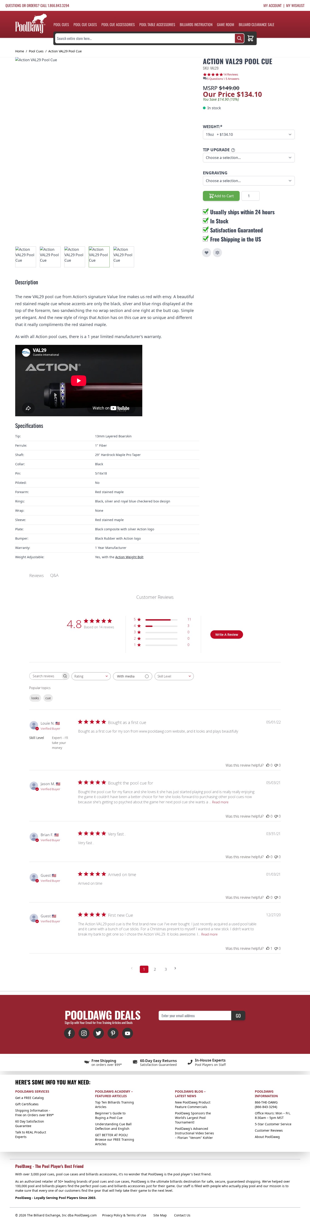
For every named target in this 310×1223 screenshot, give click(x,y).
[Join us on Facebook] (69, 1033)
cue (48, 698)
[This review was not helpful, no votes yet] (276, 765)
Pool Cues (61, 24)
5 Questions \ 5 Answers (223, 79)
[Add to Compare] (217, 252)
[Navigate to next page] (176, 968)
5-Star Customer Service (273, 1124)
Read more (220, 802)
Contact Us (182, 1215)
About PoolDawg (267, 1137)
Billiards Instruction (196, 24)
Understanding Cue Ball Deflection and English (113, 1126)
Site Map (160, 1215)
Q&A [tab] (54, 575)
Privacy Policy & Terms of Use (124, 1215)
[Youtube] (127, 1033)
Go (238, 1015)
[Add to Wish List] (206, 252)
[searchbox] (45, 676)
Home (19, 51)
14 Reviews (230, 74)
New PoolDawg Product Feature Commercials (192, 1104)
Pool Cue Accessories (118, 24)
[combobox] (91, 676)
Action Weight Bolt (129, 557)
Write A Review (226, 634)
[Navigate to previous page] (133, 968)
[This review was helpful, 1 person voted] (267, 948)
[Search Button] (239, 38)
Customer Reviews (269, 1130)
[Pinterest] (113, 1033)
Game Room (225, 24)
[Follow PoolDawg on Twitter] (98, 1033)
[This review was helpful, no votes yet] (267, 765)
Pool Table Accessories (157, 24)
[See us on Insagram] (84, 1033)
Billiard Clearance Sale (256, 24)
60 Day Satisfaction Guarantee (29, 1123)
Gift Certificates (27, 1104)
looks (35, 698)
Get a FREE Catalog (29, 1098)
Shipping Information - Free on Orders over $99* (34, 1112)
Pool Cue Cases (85, 24)
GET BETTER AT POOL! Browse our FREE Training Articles (114, 1139)
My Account (272, 5)
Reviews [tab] (36, 575)
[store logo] (31, 23)
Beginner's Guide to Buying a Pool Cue (110, 1115)
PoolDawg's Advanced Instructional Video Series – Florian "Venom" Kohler (194, 1133)
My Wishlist (295, 5)
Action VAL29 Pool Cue (65, 51)
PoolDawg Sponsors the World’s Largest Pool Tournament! (193, 1117)
